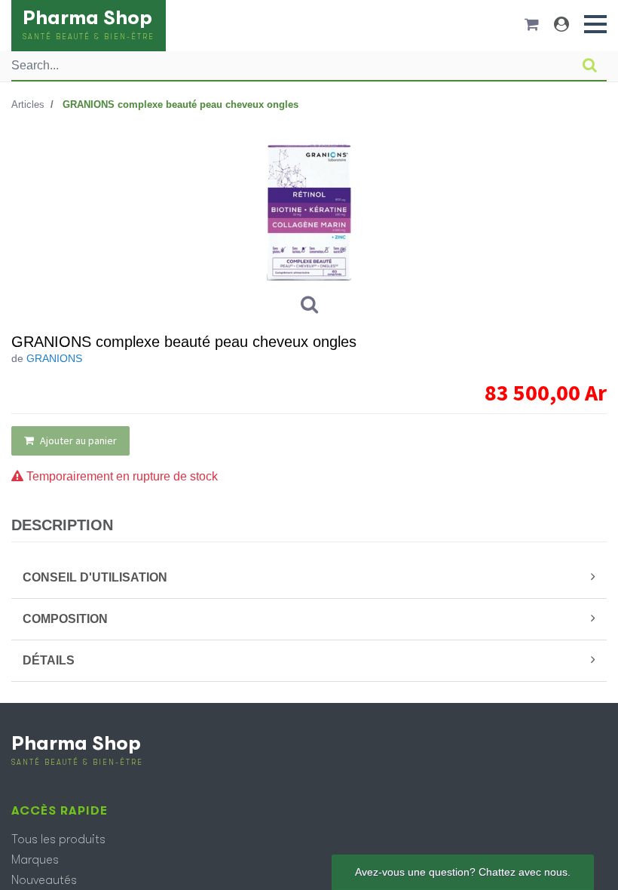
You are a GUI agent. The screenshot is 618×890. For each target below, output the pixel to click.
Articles (27, 104)
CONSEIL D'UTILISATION (95, 577)
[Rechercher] (590, 65)
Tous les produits (58, 839)
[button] (595, 24)
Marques (35, 860)
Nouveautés (44, 880)
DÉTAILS (49, 660)
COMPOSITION (65, 618)
